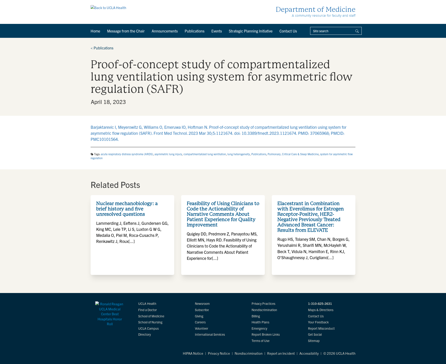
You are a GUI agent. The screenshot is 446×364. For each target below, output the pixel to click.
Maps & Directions (320, 310)
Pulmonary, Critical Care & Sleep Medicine (293, 154)
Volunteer (201, 328)
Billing (256, 316)
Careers (200, 322)
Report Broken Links (266, 334)
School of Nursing (150, 322)
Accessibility (309, 353)
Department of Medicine (315, 9)
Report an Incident (281, 353)
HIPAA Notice (193, 353)
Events (216, 31)
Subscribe (202, 310)
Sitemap (314, 340)
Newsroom (202, 303)
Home (95, 31)
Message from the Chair (126, 31)
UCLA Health (147, 303)
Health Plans (260, 322)
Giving (199, 316)
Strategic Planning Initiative (250, 31)
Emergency (259, 328)
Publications (194, 31)
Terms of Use (260, 340)
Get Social (315, 334)
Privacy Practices (263, 303)
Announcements (165, 31)
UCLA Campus (148, 328)
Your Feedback (318, 322)
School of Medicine (151, 316)
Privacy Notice (219, 353)
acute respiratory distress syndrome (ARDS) (127, 154)
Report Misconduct (321, 328)
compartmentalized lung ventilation (205, 154)
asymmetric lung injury (168, 154)
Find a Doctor (147, 310)
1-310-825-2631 (320, 303)
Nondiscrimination (264, 310)
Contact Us (288, 31)
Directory (144, 334)
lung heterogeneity (238, 154)
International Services (210, 334)
